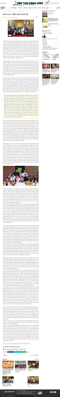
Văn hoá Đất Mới (47, 46)
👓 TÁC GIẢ (53, 59)
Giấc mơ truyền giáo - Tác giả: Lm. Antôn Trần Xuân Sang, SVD (20, 369)
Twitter (17, 351)
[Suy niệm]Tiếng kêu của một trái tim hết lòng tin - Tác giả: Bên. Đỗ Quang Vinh (46, 82)
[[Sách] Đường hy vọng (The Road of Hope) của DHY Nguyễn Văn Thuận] (44, 20)
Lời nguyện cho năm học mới (53, 24)
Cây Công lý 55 (45, 44)
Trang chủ (4, 11)
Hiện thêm (37, 359)
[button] (51, 8)
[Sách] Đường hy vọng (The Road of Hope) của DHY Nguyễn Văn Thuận (53, 19)
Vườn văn (25, 7)
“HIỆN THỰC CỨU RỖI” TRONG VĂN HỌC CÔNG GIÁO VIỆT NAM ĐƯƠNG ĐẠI (50, 49)
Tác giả (30, 7)
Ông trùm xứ (51, 13)
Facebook (11, 351)
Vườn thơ (20, 7)
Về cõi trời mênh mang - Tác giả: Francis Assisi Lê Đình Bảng (54, 81)
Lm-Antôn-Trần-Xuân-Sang (12, 349)
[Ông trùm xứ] (44, 14)
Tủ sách (39, 7)
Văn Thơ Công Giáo (47, 33)
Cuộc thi (34, 7)
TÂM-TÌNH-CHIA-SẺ (10, 11)
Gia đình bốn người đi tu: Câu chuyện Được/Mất (46, 70)
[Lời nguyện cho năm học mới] (44, 25)
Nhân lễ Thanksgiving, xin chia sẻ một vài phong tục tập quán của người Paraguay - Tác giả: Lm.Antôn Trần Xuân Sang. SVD (8, 371)
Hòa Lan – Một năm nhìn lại (33, 385)
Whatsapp (23, 351)
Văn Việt (45, 42)
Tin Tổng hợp (13, 7)
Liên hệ (43, 7)
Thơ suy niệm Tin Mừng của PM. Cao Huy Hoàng (55, 70)
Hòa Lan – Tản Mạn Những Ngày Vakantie (7, 385)
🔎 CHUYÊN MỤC (45, 59)
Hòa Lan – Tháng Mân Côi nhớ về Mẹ (33, 369)
